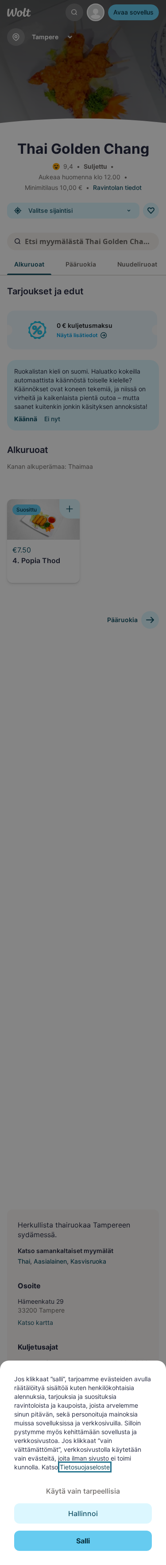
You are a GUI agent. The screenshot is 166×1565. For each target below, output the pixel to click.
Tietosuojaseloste (85, 1467)
